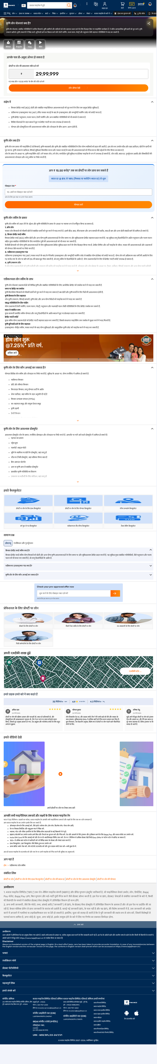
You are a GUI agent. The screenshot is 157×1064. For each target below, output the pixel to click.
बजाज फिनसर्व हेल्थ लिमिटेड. (101, 1029)
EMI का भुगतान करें (124, 13)
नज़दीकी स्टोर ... (135, 671)
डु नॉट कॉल (141, 13)
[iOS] (136, 1013)
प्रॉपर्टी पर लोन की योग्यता (106, 879)
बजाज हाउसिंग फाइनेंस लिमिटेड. (102, 1021)
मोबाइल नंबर (10, 186)
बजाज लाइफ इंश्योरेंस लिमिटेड (102, 1014)
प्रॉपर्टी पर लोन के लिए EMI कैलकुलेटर (29, 879)
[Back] (23, 5)
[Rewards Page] (141, 5)
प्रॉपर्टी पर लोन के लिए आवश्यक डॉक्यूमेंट (81, 879)
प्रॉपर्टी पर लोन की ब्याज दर (55, 879)
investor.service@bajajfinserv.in (49, 1008)
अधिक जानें (12, 353)
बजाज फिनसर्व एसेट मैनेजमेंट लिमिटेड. (104, 1032)
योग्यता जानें (78, 204)
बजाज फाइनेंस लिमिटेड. (100, 1006)
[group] (78, 348)
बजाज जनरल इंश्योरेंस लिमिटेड (102, 1010)
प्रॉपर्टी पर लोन (9, 879)
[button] (78, 358)
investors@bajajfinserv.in (78, 1011)
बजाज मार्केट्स (97, 1018)
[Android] (126, 1013)
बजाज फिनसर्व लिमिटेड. (100, 1003)
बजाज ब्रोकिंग (97, 1025)
